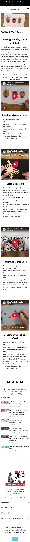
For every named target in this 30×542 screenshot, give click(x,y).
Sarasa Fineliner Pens (7, 68)
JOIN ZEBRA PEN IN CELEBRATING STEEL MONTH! (18, 429)
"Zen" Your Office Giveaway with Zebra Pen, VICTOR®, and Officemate (19, 438)
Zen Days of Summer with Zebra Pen (19, 448)
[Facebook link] (8, 382)
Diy (15, 391)
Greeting (22, 391)
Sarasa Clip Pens (21, 66)
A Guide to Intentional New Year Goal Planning (17, 403)
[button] (24, 9)
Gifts (17, 391)
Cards (13, 389)
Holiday (20, 394)
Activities (8, 389)
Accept (15, 539)
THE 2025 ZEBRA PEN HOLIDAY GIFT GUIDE (16, 421)
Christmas (10, 391)
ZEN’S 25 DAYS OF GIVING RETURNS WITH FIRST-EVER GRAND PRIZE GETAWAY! (17, 412)
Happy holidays (12, 394)
